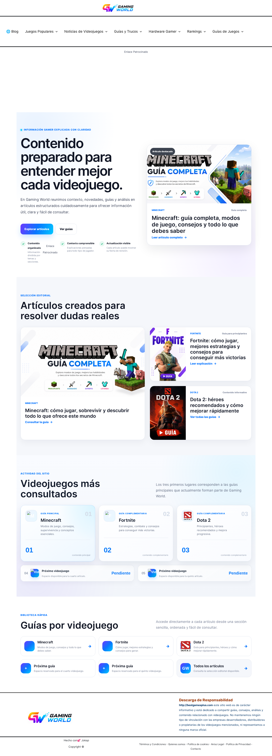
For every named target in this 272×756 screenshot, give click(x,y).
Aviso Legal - (218, 744)
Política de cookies (198, 744)
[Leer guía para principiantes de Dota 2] (168, 354)
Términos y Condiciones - (153, 744)
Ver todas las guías (205, 416)
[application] (56, 31)
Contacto (196, 748)
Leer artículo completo (169, 237)
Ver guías (66, 229)
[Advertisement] (136, 83)
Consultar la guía (39, 422)
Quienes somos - (178, 744)
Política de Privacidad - (239, 744)
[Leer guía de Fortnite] (83, 362)
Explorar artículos (36, 229)
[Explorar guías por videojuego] (168, 413)
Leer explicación (203, 363)
